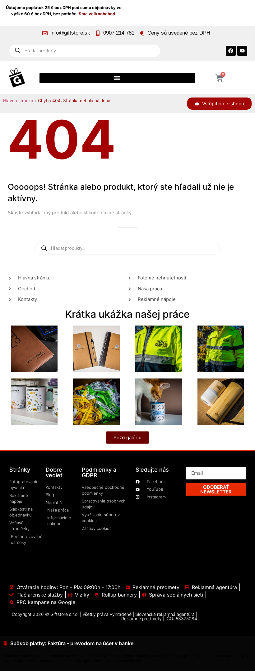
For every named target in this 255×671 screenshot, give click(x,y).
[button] (117, 78)
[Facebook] (231, 51)
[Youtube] (242, 51)
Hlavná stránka (18, 100)
